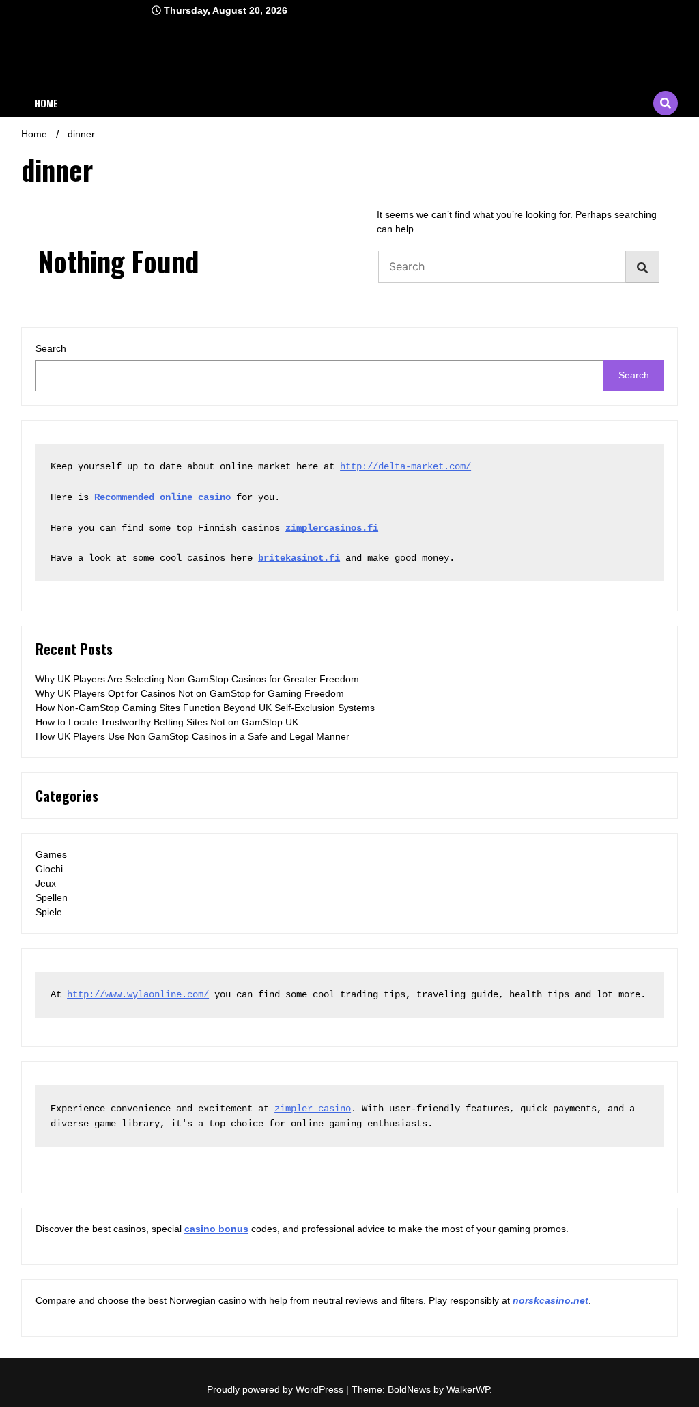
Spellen (51, 897)
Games (51, 854)
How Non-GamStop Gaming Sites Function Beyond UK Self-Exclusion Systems (205, 707)
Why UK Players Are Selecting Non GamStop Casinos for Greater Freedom (197, 678)
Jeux (45, 883)
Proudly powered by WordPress (276, 1389)
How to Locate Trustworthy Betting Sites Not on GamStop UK (166, 721)
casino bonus (216, 1228)
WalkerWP (467, 1389)
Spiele (48, 911)
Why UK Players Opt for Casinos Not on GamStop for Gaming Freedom (189, 693)
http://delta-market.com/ (405, 466)
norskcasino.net (550, 1300)
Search (50, 348)
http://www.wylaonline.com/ (138, 994)
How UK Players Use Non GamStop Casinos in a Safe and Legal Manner (192, 736)
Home (46, 103)
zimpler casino (312, 1108)
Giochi (49, 868)
